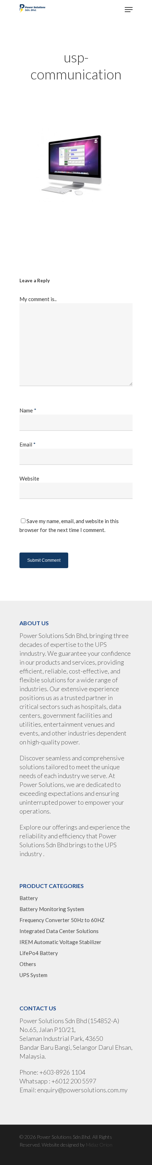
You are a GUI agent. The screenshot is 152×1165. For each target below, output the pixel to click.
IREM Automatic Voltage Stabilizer (60, 942)
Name (27, 410)
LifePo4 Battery (38, 953)
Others (27, 964)
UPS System (33, 975)
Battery (28, 898)
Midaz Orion (99, 1145)
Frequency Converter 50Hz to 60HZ (62, 920)
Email (27, 444)
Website (29, 478)
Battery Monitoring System (51, 909)
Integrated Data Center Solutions (59, 931)
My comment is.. (38, 299)
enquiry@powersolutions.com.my (82, 1090)
